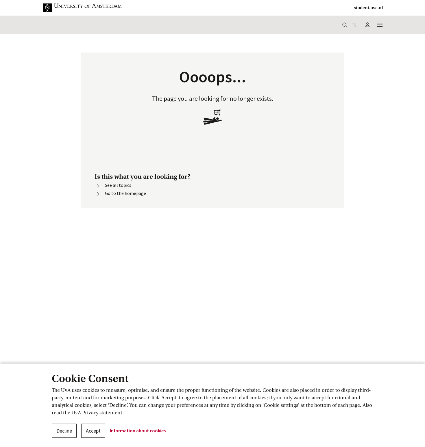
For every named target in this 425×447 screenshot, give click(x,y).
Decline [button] (64, 430)
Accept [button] (93, 430)
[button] (87, 7)
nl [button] (355, 25)
